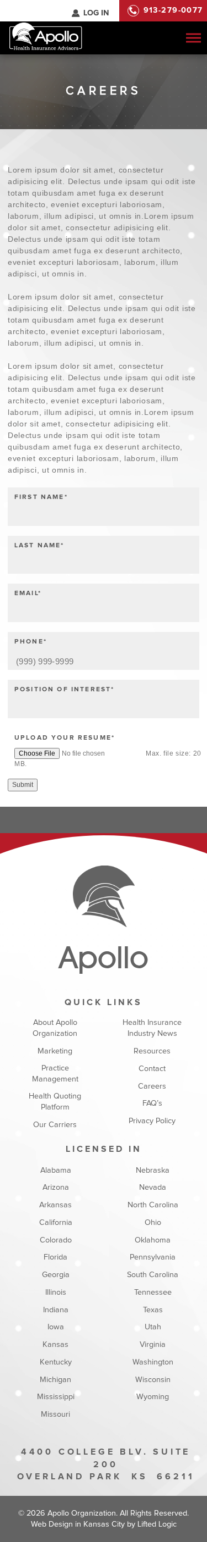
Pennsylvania (153, 1257)
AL (56, 10)
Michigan (55, 1380)
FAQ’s (152, 1103)
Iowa (55, 1327)
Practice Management (55, 1073)
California (55, 1223)
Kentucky (55, 1362)
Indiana (55, 1310)
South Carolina (152, 1275)
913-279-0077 (173, 10)
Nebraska (152, 1170)
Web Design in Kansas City (78, 1524)
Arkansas (55, 1205)
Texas (152, 1310)
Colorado (55, 1240)
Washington (152, 1362)
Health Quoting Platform (55, 1101)
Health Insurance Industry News (152, 1028)
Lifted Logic (157, 1524)
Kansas (55, 1345)
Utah (153, 1327)
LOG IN (96, 13)
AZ (68, 10)
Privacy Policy (152, 1121)
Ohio (153, 1223)
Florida (55, 1257)
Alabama (55, 1170)
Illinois (55, 1292)
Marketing (55, 1051)
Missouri (55, 1414)
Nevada (152, 1187)
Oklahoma (153, 1240)
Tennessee (152, 1292)
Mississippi (55, 1397)
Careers (152, 1086)
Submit (22, 785)
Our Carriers (55, 1125)
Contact (152, 1069)
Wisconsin (152, 1380)
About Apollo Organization (55, 1028)
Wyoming (152, 1397)
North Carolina (153, 1205)
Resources (152, 1051)
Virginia (153, 1345)
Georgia (55, 1275)
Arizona (55, 1187)
